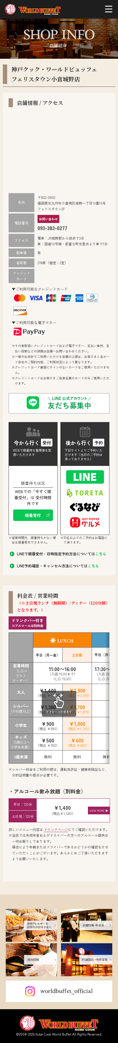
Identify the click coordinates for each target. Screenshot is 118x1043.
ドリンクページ (56, 829)
